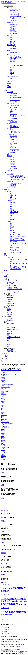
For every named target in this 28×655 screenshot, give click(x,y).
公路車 (12, 159)
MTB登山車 (10, 92)
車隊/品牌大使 (11, 45)
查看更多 (3, 485)
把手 (11, 193)
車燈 (11, 206)
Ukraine (3, 451)
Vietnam (3, 454)
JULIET (12, 144)
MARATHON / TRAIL (16, 97)
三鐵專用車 (10, 120)
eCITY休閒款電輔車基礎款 (17, 178)
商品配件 (9, 200)
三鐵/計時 (12, 111)
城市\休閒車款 (11, 134)
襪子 (11, 228)
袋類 (11, 204)
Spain (2, 443)
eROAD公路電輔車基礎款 (17, 179)
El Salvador (3, 394)
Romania (3, 434)
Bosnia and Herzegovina (7, 384)
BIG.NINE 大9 (14, 11)
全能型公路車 (13, 107)
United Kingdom (5, 452)
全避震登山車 (13, 93)
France (2, 398)
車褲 (11, 225)
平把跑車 (9, 123)
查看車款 (9, 170)
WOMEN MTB (14, 147)
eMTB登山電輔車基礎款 (16, 176)
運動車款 (12, 164)
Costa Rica (3, 388)
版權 (11, 74)
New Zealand (4, 426)
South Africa (4, 441)
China (2, 385)
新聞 (5, 254)
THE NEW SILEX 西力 (16, 20)
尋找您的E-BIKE (11, 187)
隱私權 (12, 73)
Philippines (3, 430)
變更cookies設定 (8, 649)
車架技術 (12, 41)
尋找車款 (9, 81)
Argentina (3, 378)
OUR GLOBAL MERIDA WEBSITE (11, 369)
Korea (2, 410)
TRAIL (12, 98)
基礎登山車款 (13, 101)
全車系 (5, 90)
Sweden (3, 444)
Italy (2, 408)
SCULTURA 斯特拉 (15, 16)
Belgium (3, 382)
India (2, 403)
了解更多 (3, 521)
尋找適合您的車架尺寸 (16, 58)
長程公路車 (13, 109)
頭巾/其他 (12, 232)
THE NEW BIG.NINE (15, 252)
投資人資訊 (13, 78)
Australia (3, 380)
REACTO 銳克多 (14, 14)
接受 (2, 649)
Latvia (2, 412)
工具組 (12, 213)
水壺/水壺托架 (14, 212)
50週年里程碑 (13, 32)
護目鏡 (12, 230)
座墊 (11, 197)
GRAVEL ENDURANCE (16, 132)
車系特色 (9, 7)
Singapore (3, 437)
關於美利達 (10, 22)
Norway (3, 429)
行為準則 (12, 30)
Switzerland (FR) (5, 447)
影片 (11, 71)
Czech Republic (4, 391)
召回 (11, 63)
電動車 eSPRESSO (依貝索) (17, 240)
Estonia (2, 395)
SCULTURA (13, 114)
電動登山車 (10, 181)
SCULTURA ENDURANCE (17, 17)
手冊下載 (12, 60)
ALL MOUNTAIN (15, 100)
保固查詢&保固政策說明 (16, 65)
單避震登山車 (13, 95)
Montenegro (4, 419)
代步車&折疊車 (14, 137)
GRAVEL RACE (14, 131)
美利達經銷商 (13, 52)
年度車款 (9, 156)
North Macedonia (5, 427)
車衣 (11, 223)
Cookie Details (17, 649)
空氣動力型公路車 (15, 105)
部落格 (5, 256)
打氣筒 (12, 210)
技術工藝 (9, 35)
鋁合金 (12, 39)
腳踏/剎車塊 (13, 199)
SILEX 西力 (13, 249)
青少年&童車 (10, 139)
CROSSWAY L (14, 146)
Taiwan (2, 448)
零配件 (9, 191)
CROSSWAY (13, 136)
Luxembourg (4, 415)
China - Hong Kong (5, 387)
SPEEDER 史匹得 (15, 247)
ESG (5, 272)
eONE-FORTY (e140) (15, 183)
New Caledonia (4, 424)
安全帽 (12, 227)
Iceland (2, 402)
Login (8, 85)
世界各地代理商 (14, 56)
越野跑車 (12, 161)
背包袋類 (12, 202)
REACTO (12, 112)
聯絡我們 (6, 627)
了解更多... (4, 574)
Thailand (3, 450)
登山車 (12, 141)
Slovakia (3, 438)
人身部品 (9, 221)
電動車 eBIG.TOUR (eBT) (17, 238)
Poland (2, 431)
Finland (2, 396)
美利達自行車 (13, 24)
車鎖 (11, 215)
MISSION (12, 19)
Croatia (2, 389)
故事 (11, 69)
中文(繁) (6, 355)
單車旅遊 (12, 61)
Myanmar (3, 420)
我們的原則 (13, 28)
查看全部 (3, 582)
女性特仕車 (13, 166)
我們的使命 (13, 26)
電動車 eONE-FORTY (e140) (17, 236)
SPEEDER (12, 125)
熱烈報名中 (4, 459)
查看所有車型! (4, 563)
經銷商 (9, 50)
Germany (3, 399)
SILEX (12, 130)
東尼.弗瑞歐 (13, 48)
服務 (8, 54)
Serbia (2, 436)
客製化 (5, 270)
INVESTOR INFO (15, 80)
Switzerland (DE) (5, 445)
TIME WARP (13, 116)
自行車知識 (10, 257)
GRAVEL (9, 128)
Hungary (3, 401)
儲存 (21, 653)
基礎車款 (12, 152)
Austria (2, 381)
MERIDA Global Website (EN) (8, 374)
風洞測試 (12, 43)
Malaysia (3, 416)
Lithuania (3, 413)
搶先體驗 (3, 456)
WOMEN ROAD (14, 149)
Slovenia (3, 440)
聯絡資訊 (12, 67)
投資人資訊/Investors (12, 76)
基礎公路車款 (13, 118)
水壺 (11, 217)
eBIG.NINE (13, 184)
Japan (2, 409)
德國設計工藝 (13, 33)
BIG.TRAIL (13, 12)
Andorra (3, 377)
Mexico (2, 417)
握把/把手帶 (13, 195)
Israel (2, 406)
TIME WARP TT (14, 250)
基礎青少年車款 (14, 143)
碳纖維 (12, 37)
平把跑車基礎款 (14, 127)
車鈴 (11, 208)
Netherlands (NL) (5, 422)
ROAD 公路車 (11, 103)
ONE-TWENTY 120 (15, 9)
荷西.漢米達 (13, 46)
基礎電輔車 (10, 174)
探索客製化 (4, 457)
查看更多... (4, 472)
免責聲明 (6, 629)
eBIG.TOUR (13, 186)
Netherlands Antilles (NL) (7, 423)
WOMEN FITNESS (15, 150)
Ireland (2, 405)
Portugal (3, 433)
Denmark (3, 392)
